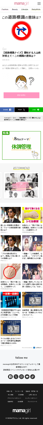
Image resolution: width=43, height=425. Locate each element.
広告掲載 (21, 394)
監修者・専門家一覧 (32, 391)
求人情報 (10, 394)
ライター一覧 (19, 391)
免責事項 (10, 401)
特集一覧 (9, 391)
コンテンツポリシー (31, 398)
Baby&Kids (36, 9)
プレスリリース (32, 401)
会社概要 (20, 401)
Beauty (15, 9)
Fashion (5, 9)
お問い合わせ (33, 394)
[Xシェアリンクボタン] (16, 376)
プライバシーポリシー (14, 398)
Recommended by (27, 347)
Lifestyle (24, 9)
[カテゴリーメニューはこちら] (39, 3)
